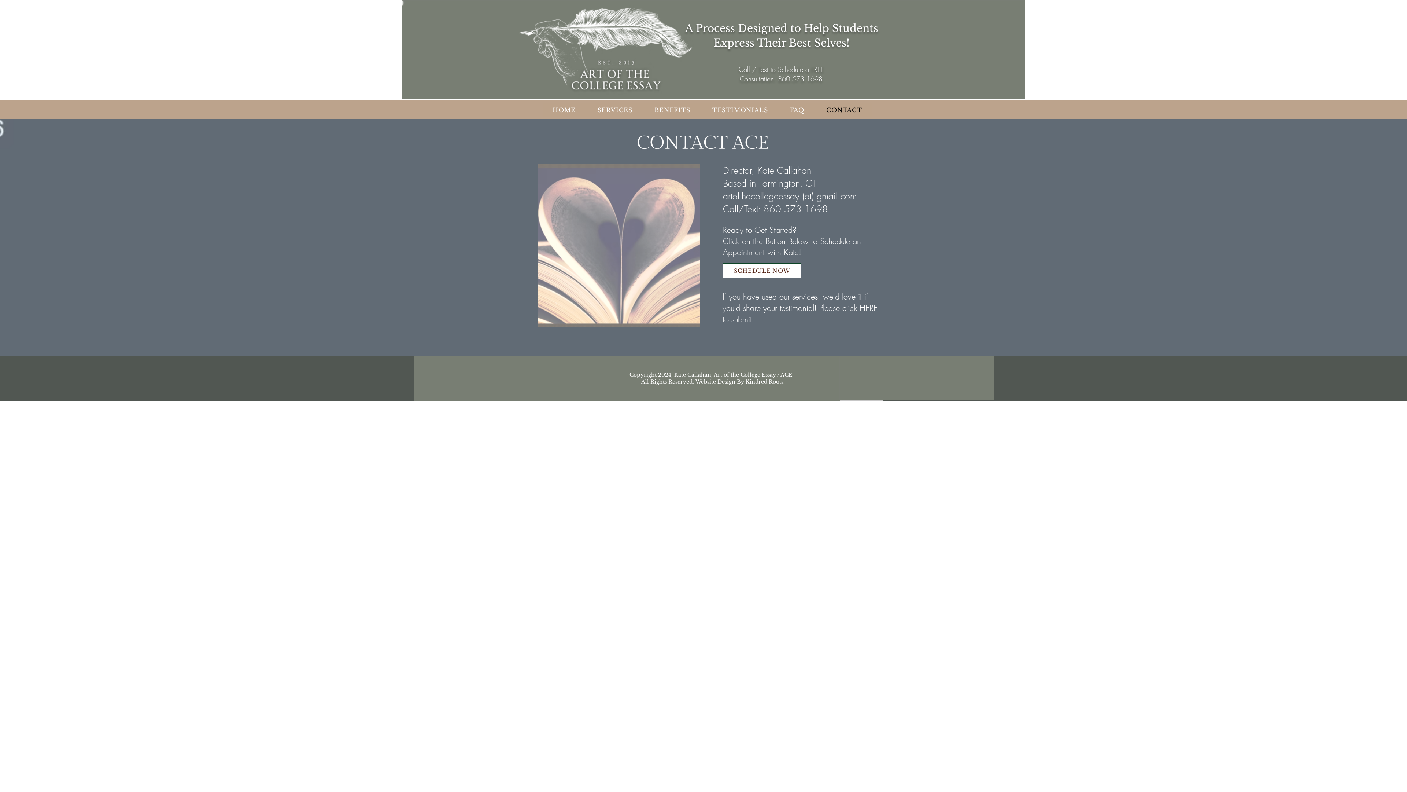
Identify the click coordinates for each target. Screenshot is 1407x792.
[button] (740, 110)
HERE (869, 308)
